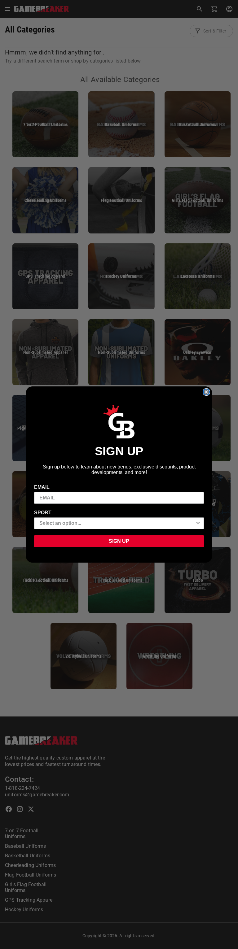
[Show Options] (198, 523)
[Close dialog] (206, 392)
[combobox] (117, 523)
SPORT (42, 512)
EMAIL (42, 487)
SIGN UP (119, 541)
